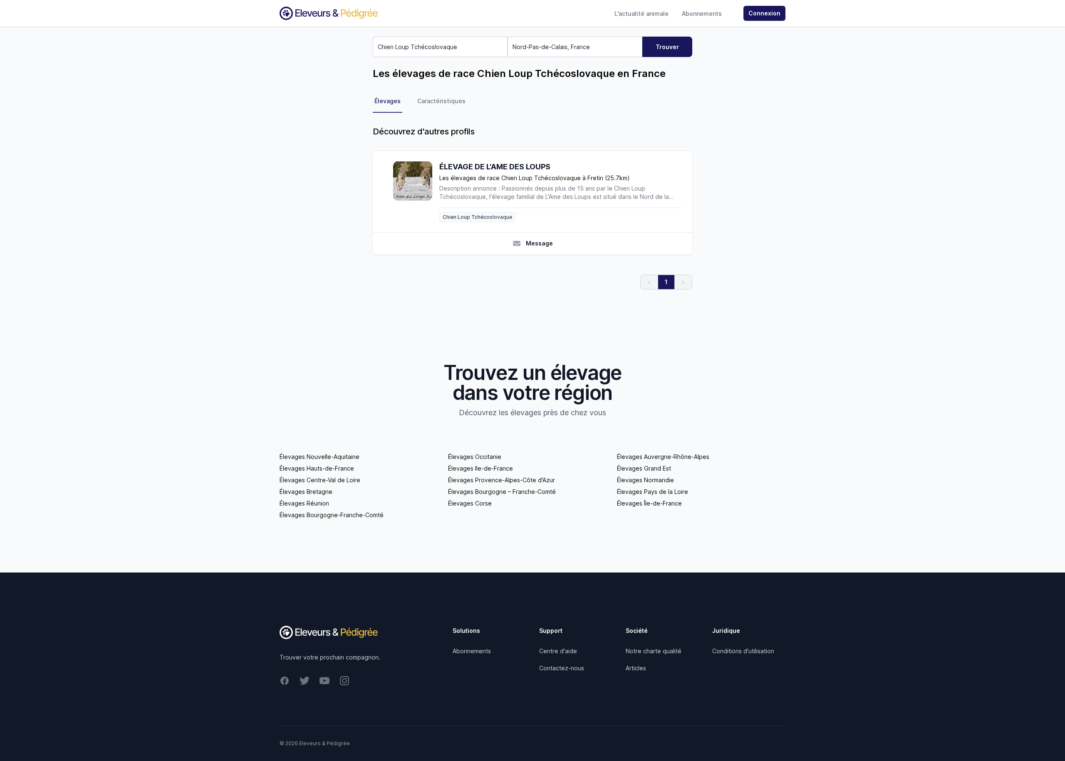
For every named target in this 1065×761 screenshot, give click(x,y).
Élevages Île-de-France (649, 503)
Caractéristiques (441, 100)
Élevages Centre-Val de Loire (320, 479)
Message (539, 243)
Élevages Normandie (645, 479)
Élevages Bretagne (306, 491)
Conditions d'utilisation (743, 650)
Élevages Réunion (304, 503)
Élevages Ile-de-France (480, 468)
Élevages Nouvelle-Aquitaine (319, 456)
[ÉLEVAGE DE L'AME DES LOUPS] (416, 191)
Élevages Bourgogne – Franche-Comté (502, 491)
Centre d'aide (558, 650)
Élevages (387, 100)
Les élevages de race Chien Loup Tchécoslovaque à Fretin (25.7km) (534, 177)
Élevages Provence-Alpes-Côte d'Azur (501, 479)
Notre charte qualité (653, 650)
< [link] (649, 281)
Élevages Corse (470, 503)
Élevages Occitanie (474, 456)
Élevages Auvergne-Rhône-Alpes (663, 456)
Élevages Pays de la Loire (652, 491)
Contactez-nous (561, 668)
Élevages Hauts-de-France (317, 468)
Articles (636, 668)
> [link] (683, 281)
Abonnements (702, 13)
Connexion (764, 13)
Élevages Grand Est (644, 468)
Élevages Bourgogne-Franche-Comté (332, 514)
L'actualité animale (641, 13)
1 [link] (666, 281)
